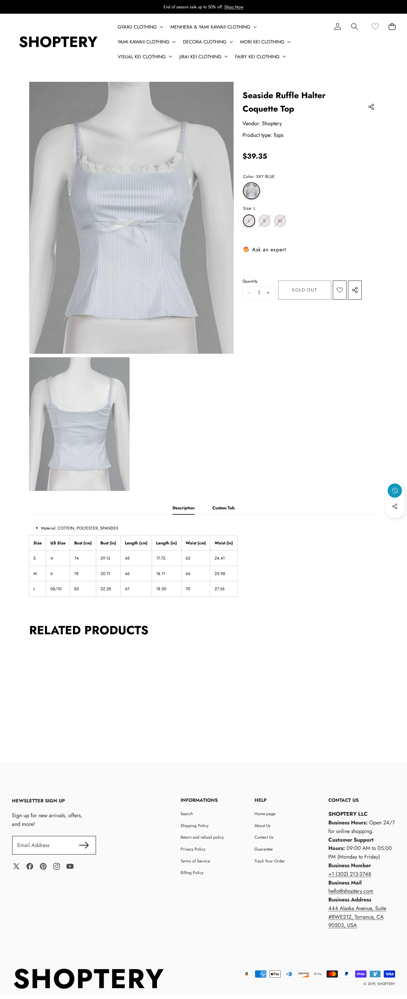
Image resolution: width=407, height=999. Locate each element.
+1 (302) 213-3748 (349, 874)
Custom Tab (223, 508)
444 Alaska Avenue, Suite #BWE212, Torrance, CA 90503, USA (357, 916)
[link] (375, 26)
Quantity (250, 281)
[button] (354, 26)
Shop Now (233, 7)
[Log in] (337, 26)
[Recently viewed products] (395, 490)
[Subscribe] (83, 845)
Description (184, 508)
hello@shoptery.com (350, 891)
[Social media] (395, 506)
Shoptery (272, 123)
